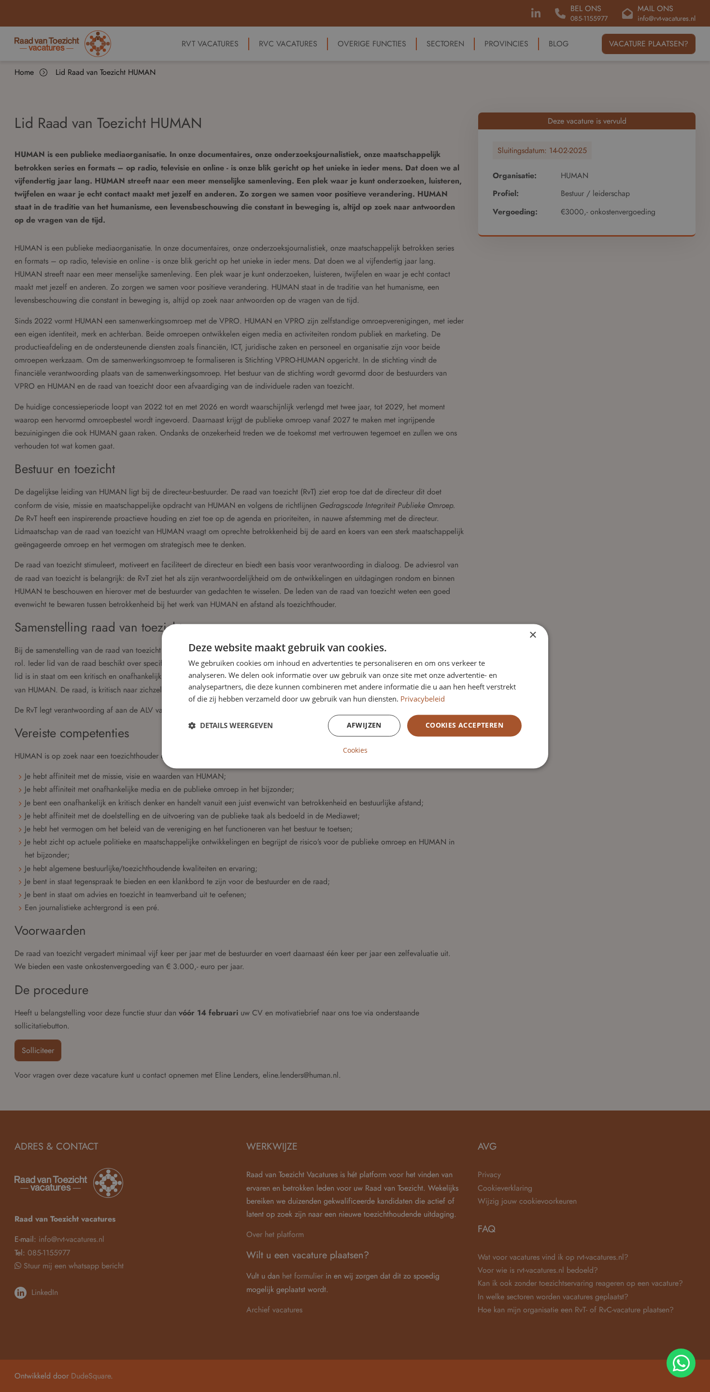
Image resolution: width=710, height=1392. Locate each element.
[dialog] (355, 696)
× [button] (532, 635)
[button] (230, 725)
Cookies (355, 750)
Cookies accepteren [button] (464, 725)
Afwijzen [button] (364, 725)
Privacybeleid (422, 699)
